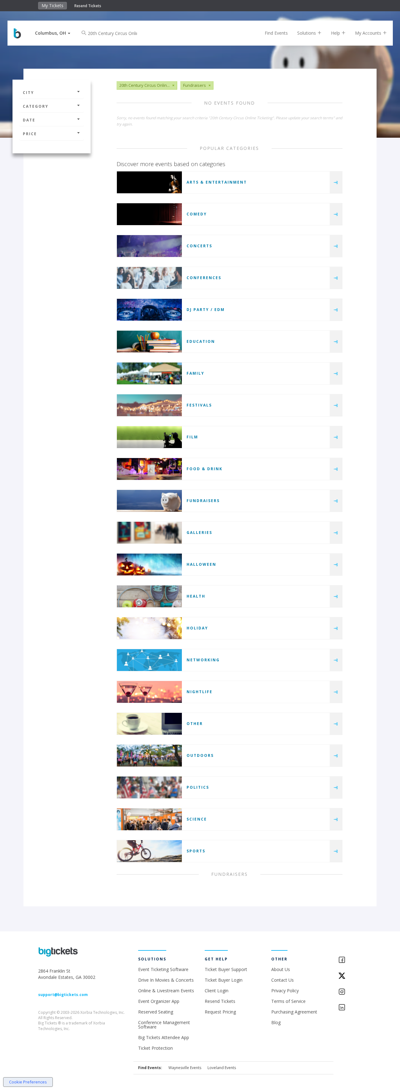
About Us (280, 969)
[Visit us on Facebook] (350, 960)
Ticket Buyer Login (223, 980)
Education (201, 341)
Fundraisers (203, 500)
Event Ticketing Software (163, 969)
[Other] (149, 724)
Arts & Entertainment (217, 182)
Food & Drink (204, 468)
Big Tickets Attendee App (163, 1037)
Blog (276, 1022)
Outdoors (200, 755)
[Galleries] (149, 533)
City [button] (28, 92)
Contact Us (282, 980)
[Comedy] (149, 214)
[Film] (149, 437)
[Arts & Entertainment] (149, 182)
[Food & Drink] (149, 469)
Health (196, 596)
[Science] (149, 819)
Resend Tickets (87, 5)
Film (192, 437)
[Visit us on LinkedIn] (350, 1008)
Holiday (197, 628)
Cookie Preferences (28, 1082)
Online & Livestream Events (166, 991)
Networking (203, 660)
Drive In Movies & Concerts (166, 980)
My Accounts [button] (368, 33)
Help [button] (336, 33)
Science (197, 819)
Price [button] (30, 133)
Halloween (201, 564)
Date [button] (29, 120)
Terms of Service (288, 1001)
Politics (198, 787)
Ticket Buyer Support (226, 969)
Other (195, 723)
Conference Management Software (164, 1024)
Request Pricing (220, 1012)
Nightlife (199, 691)
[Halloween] (149, 564)
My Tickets (52, 5)
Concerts (199, 246)
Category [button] (35, 106)
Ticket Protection (155, 1048)
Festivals (199, 405)
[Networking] (149, 660)
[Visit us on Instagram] (350, 992)
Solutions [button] (307, 33)
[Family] (149, 373)
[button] (52, 33)
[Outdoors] (149, 756)
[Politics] (149, 787)
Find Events (276, 33)
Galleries (199, 532)
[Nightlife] (149, 692)
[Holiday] (149, 628)
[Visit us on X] (350, 976)
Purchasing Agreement (294, 1012)
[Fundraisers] (149, 501)
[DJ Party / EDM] (149, 310)
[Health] (149, 596)
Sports (196, 851)
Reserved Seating (155, 1012)
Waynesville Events (184, 1067)
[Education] (149, 342)
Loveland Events (222, 1067)
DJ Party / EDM (206, 309)
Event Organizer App (158, 1001)
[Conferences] (149, 278)
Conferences (204, 277)
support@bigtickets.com (63, 994)
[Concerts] (149, 246)
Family (195, 373)
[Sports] (149, 851)
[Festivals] (149, 405)
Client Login (216, 991)
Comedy (197, 214)
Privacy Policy (285, 991)
